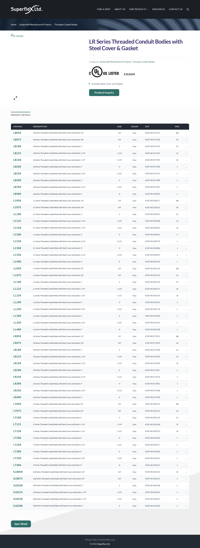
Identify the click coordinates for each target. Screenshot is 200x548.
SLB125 (18, 492)
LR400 (17, 397)
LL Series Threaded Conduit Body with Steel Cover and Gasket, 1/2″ (58, 268)
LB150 (17, 159)
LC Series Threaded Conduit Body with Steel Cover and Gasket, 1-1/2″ (59, 228)
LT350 (17, 458)
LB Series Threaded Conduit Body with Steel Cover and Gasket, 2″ (57, 167)
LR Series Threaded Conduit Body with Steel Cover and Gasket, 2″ (57, 370)
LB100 (17, 146)
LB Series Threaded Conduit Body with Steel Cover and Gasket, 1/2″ (58, 133)
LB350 (17, 187)
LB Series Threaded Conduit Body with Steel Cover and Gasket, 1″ (57, 146)
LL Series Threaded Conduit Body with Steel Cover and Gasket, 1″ (57, 282)
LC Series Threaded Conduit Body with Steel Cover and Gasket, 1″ (57, 214)
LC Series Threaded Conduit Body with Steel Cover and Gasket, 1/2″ (58, 201)
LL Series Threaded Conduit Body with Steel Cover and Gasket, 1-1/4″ (59, 289)
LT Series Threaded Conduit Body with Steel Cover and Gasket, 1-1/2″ (59, 431)
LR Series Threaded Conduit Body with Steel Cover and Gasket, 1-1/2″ (59, 363)
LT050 (17, 404)
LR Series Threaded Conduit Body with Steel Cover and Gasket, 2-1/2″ (59, 377)
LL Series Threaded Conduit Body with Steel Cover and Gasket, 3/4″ (58, 275)
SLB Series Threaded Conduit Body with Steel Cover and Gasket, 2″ (58, 506)
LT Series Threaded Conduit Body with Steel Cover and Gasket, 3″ (57, 452)
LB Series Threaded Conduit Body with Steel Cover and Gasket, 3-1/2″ (59, 187)
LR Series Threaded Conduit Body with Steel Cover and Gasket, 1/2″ (58, 336)
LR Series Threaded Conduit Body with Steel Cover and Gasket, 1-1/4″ (59, 357)
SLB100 (18, 485)
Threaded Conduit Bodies (66, 24)
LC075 (17, 207)
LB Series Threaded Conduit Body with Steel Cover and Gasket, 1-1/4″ (59, 153)
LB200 (17, 166)
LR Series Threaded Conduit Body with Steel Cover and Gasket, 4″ (57, 397)
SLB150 (18, 498)
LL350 (17, 322)
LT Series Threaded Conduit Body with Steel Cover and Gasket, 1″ (57, 418)
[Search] (188, 9)
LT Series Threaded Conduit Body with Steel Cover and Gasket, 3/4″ (58, 411)
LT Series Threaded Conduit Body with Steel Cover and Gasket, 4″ (57, 465)
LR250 (17, 376)
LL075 (17, 275)
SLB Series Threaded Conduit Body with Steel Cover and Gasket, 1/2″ (59, 472)
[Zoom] (15, 98)
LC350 (17, 254)
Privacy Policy (91, 540)
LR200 (17, 370)
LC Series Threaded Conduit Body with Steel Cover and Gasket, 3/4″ (58, 207)
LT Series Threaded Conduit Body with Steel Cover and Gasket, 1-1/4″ (59, 424)
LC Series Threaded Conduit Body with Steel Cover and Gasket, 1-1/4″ (59, 221)
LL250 (17, 309)
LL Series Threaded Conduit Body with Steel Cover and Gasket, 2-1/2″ (59, 309)
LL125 (17, 288)
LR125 (17, 356)
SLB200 (18, 505)
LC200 (17, 234)
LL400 (17, 329)
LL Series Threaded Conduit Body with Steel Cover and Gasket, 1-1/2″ (59, 296)
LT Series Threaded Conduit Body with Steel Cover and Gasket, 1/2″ (58, 404)
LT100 (17, 417)
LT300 (17, 451)
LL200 (17, 302)
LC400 (17, 261)
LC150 (17, 227)
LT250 (17, 444)
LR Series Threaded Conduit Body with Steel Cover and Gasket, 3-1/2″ (59, 391)
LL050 (17, 268)
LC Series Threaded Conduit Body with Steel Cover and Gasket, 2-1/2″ (59, 241)
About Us (120, 9)
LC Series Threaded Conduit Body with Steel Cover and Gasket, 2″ (57, 235)
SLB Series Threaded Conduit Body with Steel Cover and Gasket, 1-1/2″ (59, 499)
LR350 (17, 390)
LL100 (17, 281)
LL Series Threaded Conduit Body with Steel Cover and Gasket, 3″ (57, 316)
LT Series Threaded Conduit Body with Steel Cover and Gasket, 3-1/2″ (59, 458)
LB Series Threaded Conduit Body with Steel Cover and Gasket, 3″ (57, 180)
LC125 (17, 220)
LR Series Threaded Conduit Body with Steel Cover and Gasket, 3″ (57, 384)
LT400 (17, 465)
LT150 (17, 431)
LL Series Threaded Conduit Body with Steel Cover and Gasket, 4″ (57, 329)
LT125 (17, 424)
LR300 (17, 383)
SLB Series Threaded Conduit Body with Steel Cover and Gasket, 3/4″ (59, 479)
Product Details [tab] (20, 115)
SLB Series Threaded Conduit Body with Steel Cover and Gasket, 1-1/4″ (59, 492)
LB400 (17, 193)
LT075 (17, 410)
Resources (158, 9)
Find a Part (103, 9)
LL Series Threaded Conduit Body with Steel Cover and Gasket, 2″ (57, 302)
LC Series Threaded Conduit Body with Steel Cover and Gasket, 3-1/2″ (59, 255)
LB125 (17, 153)
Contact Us (175, 9)
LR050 (17, 336)
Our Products (137, 9)
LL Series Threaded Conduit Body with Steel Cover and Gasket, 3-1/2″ (59, 323)
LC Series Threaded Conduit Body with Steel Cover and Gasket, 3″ (57, 248)
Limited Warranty (107, 540)
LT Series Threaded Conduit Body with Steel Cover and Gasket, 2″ (57, 438)
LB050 (17, 132)
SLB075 (18, 478)
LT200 (17, 437)
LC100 (17, 214)
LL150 (17, 295)
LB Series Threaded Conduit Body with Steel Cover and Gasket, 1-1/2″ (59, 160)
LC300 (17, 248)
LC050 (17, 200)
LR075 (17, 343)
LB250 (17, 173)
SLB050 (18, 471)
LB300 (17, 180)
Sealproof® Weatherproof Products (35, 24)
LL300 (17, 315)
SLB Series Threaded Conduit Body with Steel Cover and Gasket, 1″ (58, 485)
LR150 (17, 363)
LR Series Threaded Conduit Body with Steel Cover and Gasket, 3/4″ (58, 343)
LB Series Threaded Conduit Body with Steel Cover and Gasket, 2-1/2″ (59, 174)
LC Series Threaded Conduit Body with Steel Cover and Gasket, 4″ (57, 262)
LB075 (17, 139)
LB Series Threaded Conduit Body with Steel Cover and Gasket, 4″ (57, 194)
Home (14, 24)
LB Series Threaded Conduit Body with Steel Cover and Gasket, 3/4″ (58, 140)
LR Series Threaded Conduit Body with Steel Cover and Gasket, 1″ (57, 350)
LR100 (17, 349)
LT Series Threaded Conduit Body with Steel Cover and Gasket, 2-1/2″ (59, 445)
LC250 (17, 241)
